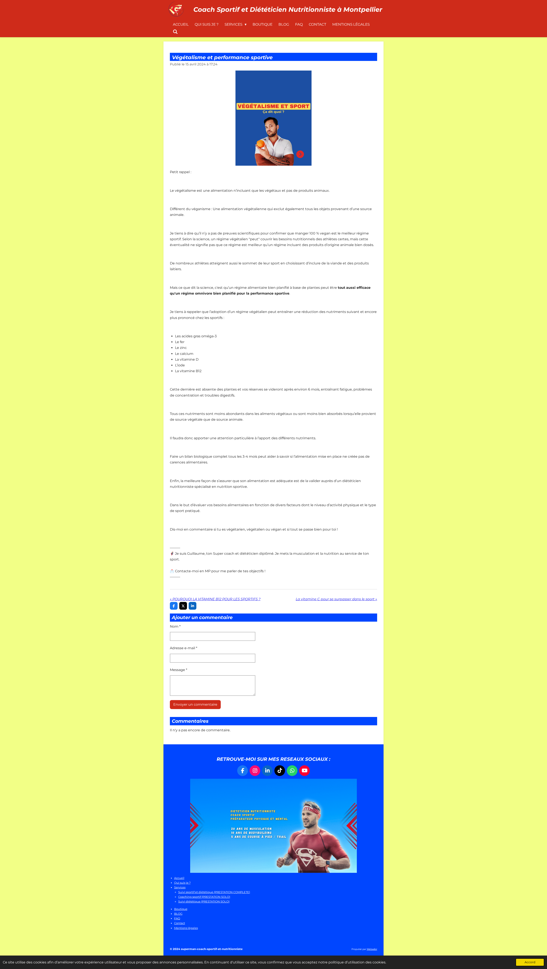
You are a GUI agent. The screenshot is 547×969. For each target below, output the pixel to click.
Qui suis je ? (182, 882)
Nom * (175, 626)
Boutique (180, 909)
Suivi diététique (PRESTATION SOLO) (203, 901)
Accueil (179, 878)
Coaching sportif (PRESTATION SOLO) (204, 896)
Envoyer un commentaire (195, 704)
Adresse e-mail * (183, 648)
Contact (179, 923)
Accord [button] (530, 962)
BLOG (178, 913)
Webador (372, 949)
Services (179, 887)
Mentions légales (186, 928)
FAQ (177, 918)
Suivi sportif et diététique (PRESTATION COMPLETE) (214, 892)
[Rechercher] (175, 32)
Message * (178, 670)
